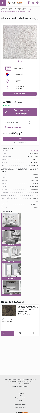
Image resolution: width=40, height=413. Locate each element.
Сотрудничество (20, 397)
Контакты (20, 390)
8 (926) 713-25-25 (24, 384)
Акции (20, 395)
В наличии (35, 150)
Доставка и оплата (20, 404)
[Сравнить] (38, 19)
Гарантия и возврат (20, 407)
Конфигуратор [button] (5, 211)
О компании (20, 393)
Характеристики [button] (6, 148)
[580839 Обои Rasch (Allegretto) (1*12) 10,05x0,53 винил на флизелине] (9, 310)
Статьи (20, 400)
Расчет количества (14, 127)
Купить (20, 138)
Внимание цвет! (19, 94)
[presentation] (34, 301)
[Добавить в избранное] (34, 19)
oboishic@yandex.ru (22, 386)
